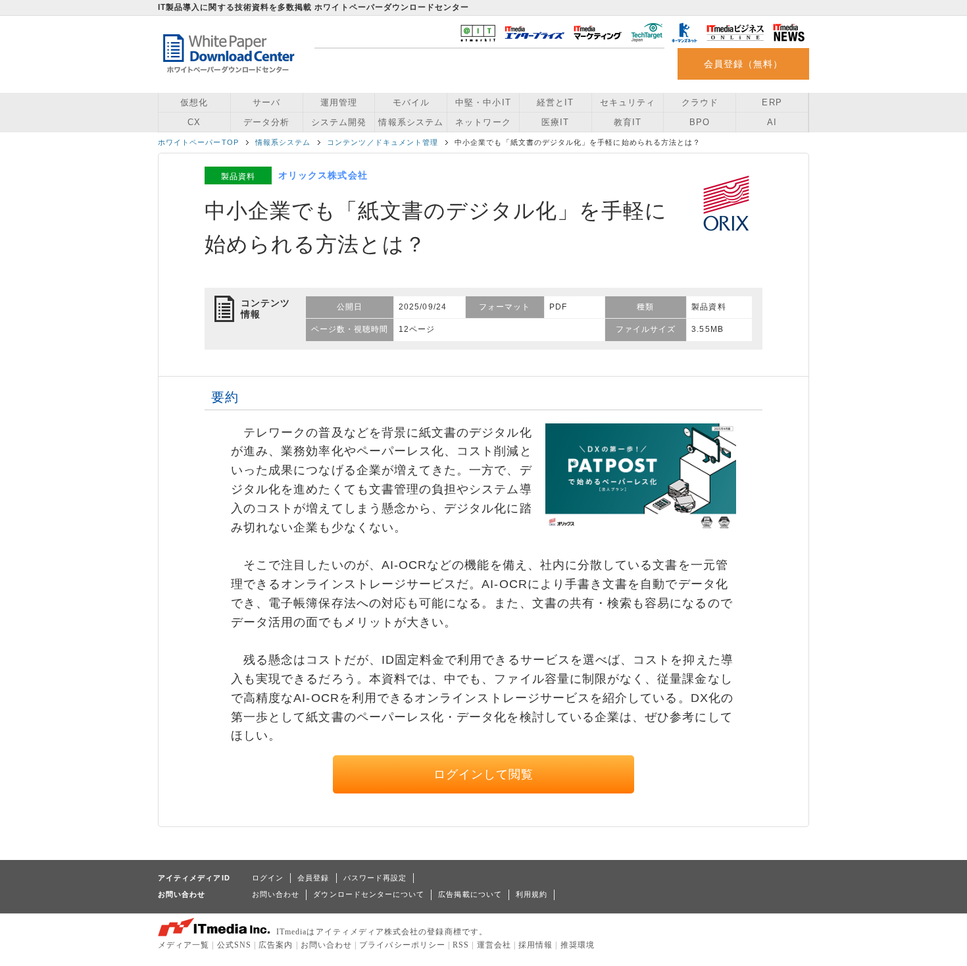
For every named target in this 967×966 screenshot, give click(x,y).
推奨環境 (577, 945)
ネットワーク (482, 122)
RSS (461, 945)
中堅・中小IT (482, 102)
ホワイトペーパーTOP (198, 142)
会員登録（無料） (743, 64)
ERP (771, 102)
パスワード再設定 (375, 878)
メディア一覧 (183, 945)
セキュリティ (627, 102)
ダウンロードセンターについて (368, 894)
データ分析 (266, 122)
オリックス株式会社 (323, 175)
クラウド (700, 102)
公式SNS (234, 945)
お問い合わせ (275, 894)
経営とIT (555, 102)
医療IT (555, 122)
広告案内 (276, 945)
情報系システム (410, 122)
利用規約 (531, 894)
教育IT (627, 122)
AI (772, 122)
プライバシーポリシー (402, 945)
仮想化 (194, 102)
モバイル (411, 102)
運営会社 (494, 945)
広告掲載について (470, 894)
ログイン (268, 878)
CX (194, 122)
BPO (699, 122)
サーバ (266, 102)
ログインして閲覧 (484, 774)
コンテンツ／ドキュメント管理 (382, 142)
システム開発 (338, 122)
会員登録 (313, 878)
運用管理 (338, 102)
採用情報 (535, 945)
